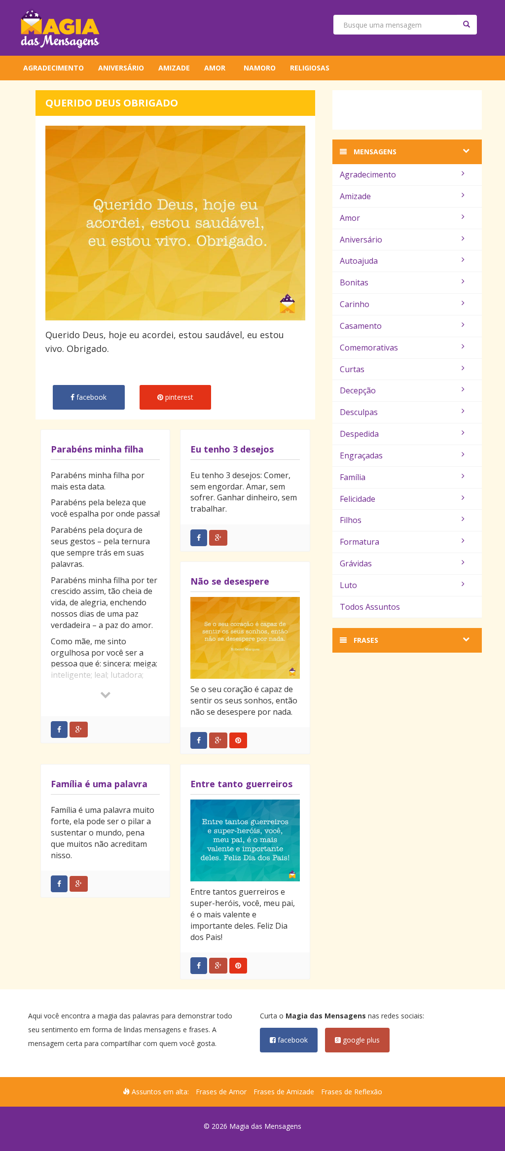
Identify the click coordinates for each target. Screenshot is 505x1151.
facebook (292, 1040)
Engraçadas (361, 455)
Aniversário (121, 67)
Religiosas (309, 67)
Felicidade (357, 498)
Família (352, 477)
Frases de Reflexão (351, 1091)
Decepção (358, 390)
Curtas (352, 369)
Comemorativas (369, 347)
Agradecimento (53, 67)
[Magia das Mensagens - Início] (60, 27)
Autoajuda (359, 260)
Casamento (361, 325)
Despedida (359, 433)
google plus (360, 1040)
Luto (348, 585)
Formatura (359, 541)
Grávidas (356, 563)
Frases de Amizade (283, 1091)
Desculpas (359, 412)
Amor (214, 67)
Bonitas (354, 282)
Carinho (354, 304)
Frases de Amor (221, 1091)
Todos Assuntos (370, 606)
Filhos (350, 520)
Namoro (260, 67)
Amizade (174, 67)
